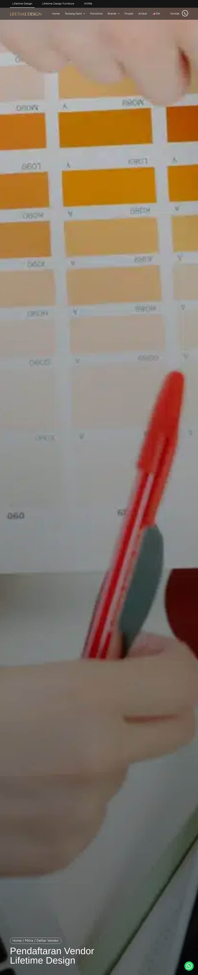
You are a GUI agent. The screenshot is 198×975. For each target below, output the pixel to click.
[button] (189, 966)
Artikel (142, 13)
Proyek (129, 13)
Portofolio (96, 13)
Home (56, 13)
